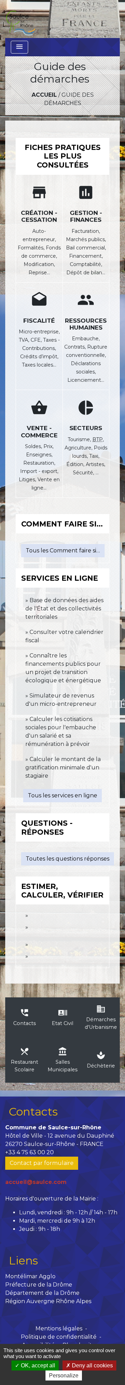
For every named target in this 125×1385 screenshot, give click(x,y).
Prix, (48, 446)
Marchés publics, (86, 239)
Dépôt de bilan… (85, 272)
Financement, (86, 256)
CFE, (37, 340)
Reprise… (39, 272)
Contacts (33, 1111)
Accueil (44, 95)
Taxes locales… (39, 365)
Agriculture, (79, 448)
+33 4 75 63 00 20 (29, 1152)
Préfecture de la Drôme (38, 1284)
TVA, (25, 340)
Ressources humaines (86, 324)
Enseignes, (39, 455)
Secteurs (85, 428)
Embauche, (86, 338)
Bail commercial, (86, 248)
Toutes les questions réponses (67, 858)
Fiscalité (39, 320)
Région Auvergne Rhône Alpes (48, 1301)
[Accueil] (20, 19)
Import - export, (39, 471)
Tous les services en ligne (62, 795)
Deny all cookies (91, 1365)
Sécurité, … (86, 472)
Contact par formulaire (42, 1163)
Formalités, (32, 248)
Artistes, (95, 464)
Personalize (63, 1375)
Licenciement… (85, 380)
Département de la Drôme (42, 1293)
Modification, (39, 264)
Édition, (76, 464)
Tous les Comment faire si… (63, 550)
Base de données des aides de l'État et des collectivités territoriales (64, 608)
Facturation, (86, 231)
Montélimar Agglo (30, 1276)
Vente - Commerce (39, 431)
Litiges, (28, 479)
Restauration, (39, 463)
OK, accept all (37, 1365)
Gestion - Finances (86, 216)
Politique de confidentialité (59, 1337)
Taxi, (94, 456)
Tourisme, (80, 439)
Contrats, (75, 347)
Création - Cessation (39, 216)
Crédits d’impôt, (39, 356)
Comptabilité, (86, 264)
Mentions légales (58, 1328)
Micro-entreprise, (39, 332)
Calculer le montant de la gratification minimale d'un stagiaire (63, 767)
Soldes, (34, 446)
